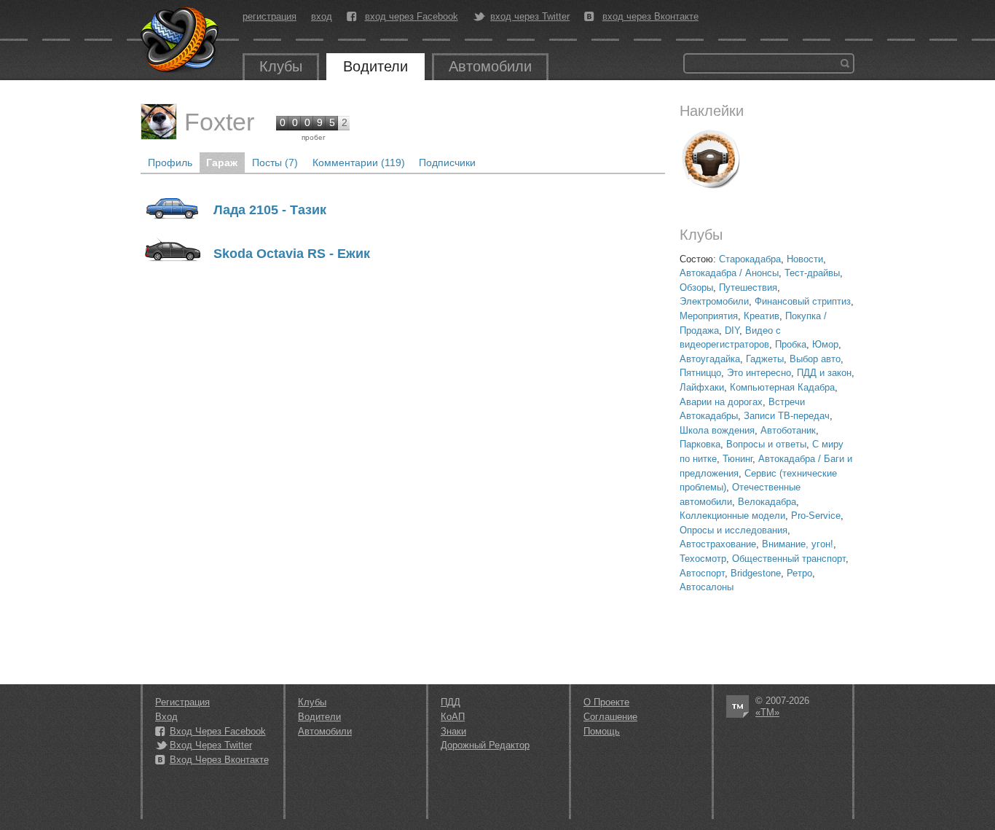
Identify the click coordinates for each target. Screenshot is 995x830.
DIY (732, 330)
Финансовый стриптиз (803, 301)
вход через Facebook (411, 17)
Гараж (221, 162)
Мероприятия (709, 315)
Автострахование (718, 544)
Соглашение (610, 716)
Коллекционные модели (732, 515)
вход (321, 16)
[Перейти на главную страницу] (181, 40)
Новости (805, 259)
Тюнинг (737, 458)
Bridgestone (756, 573)
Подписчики (447, 162)
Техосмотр (703, 558)
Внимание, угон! (797, 544)
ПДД (450, 702)
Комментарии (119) (358, 162)
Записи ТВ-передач (787, 415)
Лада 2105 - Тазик (269, 210)
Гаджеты (765, 358)
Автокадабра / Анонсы (729, 272)
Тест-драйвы (812, 272)
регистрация (269, 16)
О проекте (606, 702)
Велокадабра (767, 501)
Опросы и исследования (733, 530)
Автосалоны (707, 587)
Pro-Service (816, 515)
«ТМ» (767, 712)
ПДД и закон (824, 372)
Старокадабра (750, 259)
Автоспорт (702, 573)
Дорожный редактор (485, 745)
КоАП (453, 716)
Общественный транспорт (789, 558)
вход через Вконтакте (650, 17)
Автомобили (490, 66)
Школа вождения (717, 430)
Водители (375, 66)
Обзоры (696, 287)
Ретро (799, 573)
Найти (845, 63)
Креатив (761, 315)
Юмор (825, 344)
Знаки (453, 731)
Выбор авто (815, 358)
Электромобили (714, 301)
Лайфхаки (702, 387)
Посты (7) (275, 162)
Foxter (219, 122)
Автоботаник (788, 430)
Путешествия (748, 287)
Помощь (601, 731)
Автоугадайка (710, 358)
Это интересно (759, 372)
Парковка (700, 444)
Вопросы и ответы (766, 444)
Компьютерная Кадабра (782, 387)
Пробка (790, 344)
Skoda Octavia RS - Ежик (291, 254)
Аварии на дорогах (721, 401)
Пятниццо (700, 372)
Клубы (280, 66)
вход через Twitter (530, 17)
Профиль (170, 162)
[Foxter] (159, 121)
